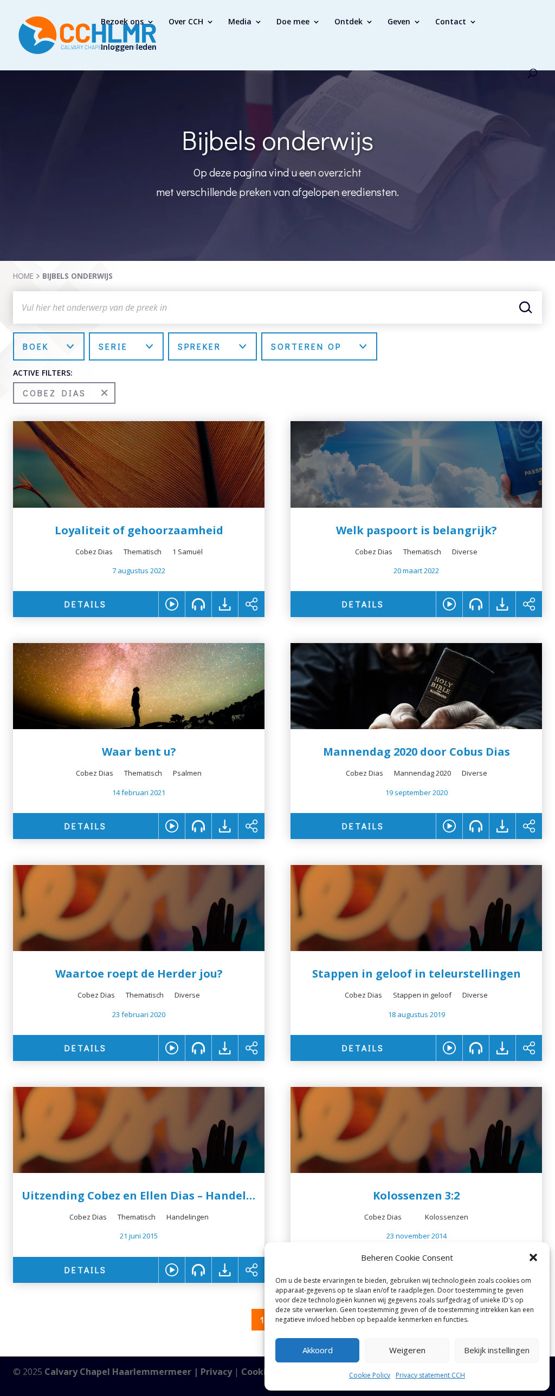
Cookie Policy (369, 1375)
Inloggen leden (129, 47)
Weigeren (407, 1350)
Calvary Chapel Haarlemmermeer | (122, 1372)
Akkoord (317, 1350)
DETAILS (85, 603)
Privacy (216, 1372)
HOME (23, 276)
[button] (533, 1257)
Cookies (258, 1372)
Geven (399, 22)
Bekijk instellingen (497, 1350)
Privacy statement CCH (430, 1375)
